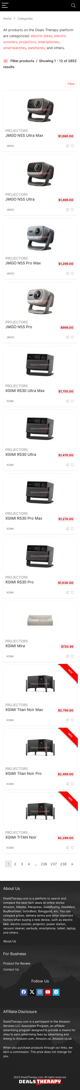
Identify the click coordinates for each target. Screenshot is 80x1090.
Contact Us (11, 969)
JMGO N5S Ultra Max (24, 135)
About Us (9, 941)
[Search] (73, 5)
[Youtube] (48, 992)
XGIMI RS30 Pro (19, 582)
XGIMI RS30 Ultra (20, 454)
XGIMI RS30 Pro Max (23, 518)
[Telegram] (56, 992)
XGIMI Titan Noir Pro (23, 773)
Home (7, 18)
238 (63, 864)
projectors (27, 42)
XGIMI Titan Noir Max (24, 709)
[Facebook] (23, 992)
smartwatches (14, 48)
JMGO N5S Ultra (20, 199)
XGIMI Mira (15, 646)
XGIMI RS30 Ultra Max (25, 390)
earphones (36, 48)
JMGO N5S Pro (18, 327)
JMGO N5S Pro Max (23, 263)
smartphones (48, 42)
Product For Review (16, 963)
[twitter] (31, 992)
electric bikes (41, 36)
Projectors (16, 130)
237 (54, 864)
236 (44, 864)
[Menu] (5, 5)
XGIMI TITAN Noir (20, 837)
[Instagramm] (39, 992)
